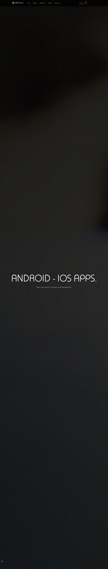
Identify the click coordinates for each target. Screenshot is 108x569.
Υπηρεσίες (35, 3)
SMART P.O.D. (43, 3)
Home (28, 3)
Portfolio (50, 3)
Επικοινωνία (57, 3)
